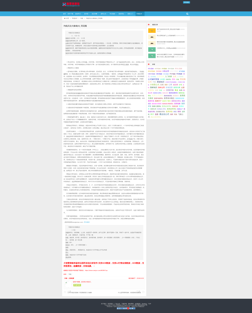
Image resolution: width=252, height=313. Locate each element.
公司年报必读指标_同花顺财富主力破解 (80, 292)
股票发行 (176, 95)
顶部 (171, 114)
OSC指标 (166, 74)
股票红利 (153, 109)
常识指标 (112, 14)
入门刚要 (168, 76)
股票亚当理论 (157, 93)
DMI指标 (159, 71)
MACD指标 (174, 71)
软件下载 (70, 14)
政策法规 (177, 87)
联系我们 (110, 304)
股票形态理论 (176, 101)
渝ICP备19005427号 (141, 305)
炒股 (164, 90)
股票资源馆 (75, 5)
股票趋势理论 (171, 109)
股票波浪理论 (166, 106)
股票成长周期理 (156, 103)
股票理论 (121, 14)
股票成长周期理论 (167, 103)
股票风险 (169, 112)
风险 (175, 114)
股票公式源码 (157, 95)
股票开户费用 (166, 101)
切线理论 (168, 79)
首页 (64, 14)
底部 (166, 85)
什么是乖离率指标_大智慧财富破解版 (129, 292)
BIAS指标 (171, 68)
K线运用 (166, 71)
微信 (187, 2)
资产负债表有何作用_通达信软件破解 (168, 29)
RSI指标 (179, 74)
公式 (174, 76)
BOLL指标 (178, 68)
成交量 (175, 85)
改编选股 (169, 87)
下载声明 (124, 304)
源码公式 (103, 14)
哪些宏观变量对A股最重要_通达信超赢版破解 (171, 42)
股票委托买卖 (179, 98)
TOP (149, 304)
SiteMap (144, 304)
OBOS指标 (151, 74)
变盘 (177, 79)
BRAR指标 (151, 71)
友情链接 (137, 304)
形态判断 (94, 14)
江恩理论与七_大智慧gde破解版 (167, 48)
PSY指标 (173, 74)
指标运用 (161, 87)
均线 (81, 18)
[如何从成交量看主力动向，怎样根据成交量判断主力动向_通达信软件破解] (152, 55)
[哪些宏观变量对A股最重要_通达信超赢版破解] (152, 43)
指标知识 (153, 87)
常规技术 (139, 14)
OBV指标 (159, 74)
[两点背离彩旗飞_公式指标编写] (152, 36)
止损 (182, 87)
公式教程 (180, 76)
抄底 (180, 85)
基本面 (86, 14)
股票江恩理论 (156, 106)
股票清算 (175, 106)
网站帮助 (131, 304)
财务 (179, 112)
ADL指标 (151, 68)
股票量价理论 (160, 111)
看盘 (176, 90)
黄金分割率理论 (156, 117)
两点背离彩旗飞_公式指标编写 (166, 35)
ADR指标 (158, 68)
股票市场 (151, 101)
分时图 (162, 79)
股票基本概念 (169, 98)
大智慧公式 (154, 85)
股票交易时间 (173, 93)
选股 (156, 114)
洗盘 (160, 90)
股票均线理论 (158, 98)
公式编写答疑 (153, 79)
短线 (180, 90)
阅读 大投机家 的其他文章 (77, 285)
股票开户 (158, 101)
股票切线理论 (168, 95)
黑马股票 (87, 222)
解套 (175, 111)
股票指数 (177, 103)
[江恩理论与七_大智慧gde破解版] (152, 49)
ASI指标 (164, 68)
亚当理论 (153, 76)
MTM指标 (182, 71)
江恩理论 (151, 90)
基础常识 (78, 14)
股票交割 (165, 93)
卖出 (173, 79)
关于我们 (104, 304)
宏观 (162, 85)
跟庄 (152, 114)
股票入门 (130, 14)
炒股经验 (170, 90)
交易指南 (160, 76)
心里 (170, 85)
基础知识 (160, 82)
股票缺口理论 (161, 109)
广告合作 (117, 304)
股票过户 (180, 109)
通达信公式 (164, 114)
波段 (156, 90)
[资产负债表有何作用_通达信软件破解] (152, 30)
